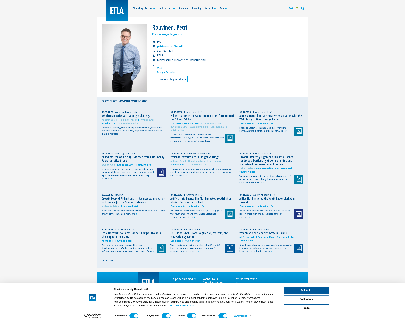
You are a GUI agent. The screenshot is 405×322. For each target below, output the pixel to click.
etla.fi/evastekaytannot (182, 305)
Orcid (160, 68)
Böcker (119, 194)
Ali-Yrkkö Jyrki (247, 237)
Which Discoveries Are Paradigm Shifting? (126, 115)
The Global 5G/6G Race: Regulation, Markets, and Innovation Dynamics (199, 235)
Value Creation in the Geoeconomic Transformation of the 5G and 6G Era (202, 117)
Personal (209, 8)
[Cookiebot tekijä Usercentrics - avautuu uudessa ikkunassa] (92, 315)
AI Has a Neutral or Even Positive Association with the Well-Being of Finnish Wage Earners (270, 117)
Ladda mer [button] (108, 260)
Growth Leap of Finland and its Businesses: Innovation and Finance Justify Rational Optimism (133, 200)
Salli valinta (306, 299)
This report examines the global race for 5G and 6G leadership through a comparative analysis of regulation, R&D (195, 248)
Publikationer (165, 8)
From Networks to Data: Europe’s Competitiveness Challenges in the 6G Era (131, 235)
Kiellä (306, 308)
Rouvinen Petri (110, 123)
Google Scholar (166, 72)
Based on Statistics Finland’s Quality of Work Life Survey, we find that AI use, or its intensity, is (262, 129)
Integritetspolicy (245, 278)
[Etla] (117, 10)
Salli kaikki (306, 290)
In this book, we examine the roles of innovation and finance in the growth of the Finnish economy (133, 212)
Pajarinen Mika (264, 168)
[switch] (166, 315)
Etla (222, 8)
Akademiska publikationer (128, 111)
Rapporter (189, 229)
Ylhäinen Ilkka (247, 171)
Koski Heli (175, 123)
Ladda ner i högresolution (171, 79)
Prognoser (184, 8)
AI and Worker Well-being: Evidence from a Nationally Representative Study (133, 159)
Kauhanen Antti (248, 123)
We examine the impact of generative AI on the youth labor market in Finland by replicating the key (264, 213)
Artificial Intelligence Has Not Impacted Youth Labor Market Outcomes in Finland (200, 200)
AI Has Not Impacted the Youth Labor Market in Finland (267, 200)
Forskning (196, 8)
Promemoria (190, 111)
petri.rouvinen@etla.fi (170, 46)
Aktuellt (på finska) (142, 8)
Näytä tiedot (240, 315)
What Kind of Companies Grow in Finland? (263, 233)
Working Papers (123, 153)
